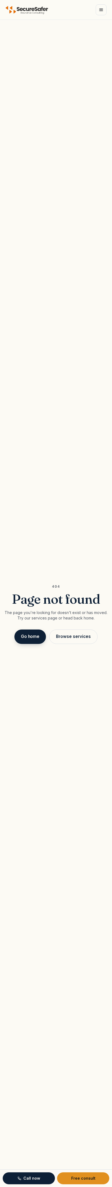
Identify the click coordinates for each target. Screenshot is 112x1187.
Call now (31, 1178)
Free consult (83, 1178)
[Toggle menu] (101, 9)
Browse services (73, 636)
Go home (30, 636)
